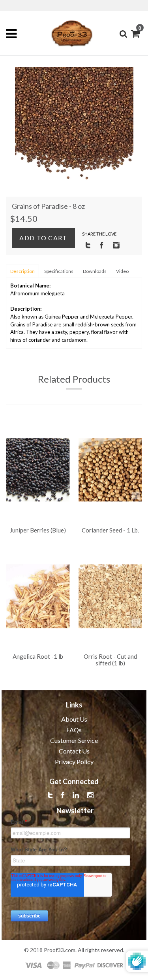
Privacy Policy (74, 761)
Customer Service (74, 740)
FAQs (74, 729)
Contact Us (74, 751)
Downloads (95, 271)
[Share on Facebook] (102, 244)
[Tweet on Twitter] (88, 244)
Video (122, 271)
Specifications (58, 271)
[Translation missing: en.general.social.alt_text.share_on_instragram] (116, 244)
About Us (74, 719)
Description (22, 271)
